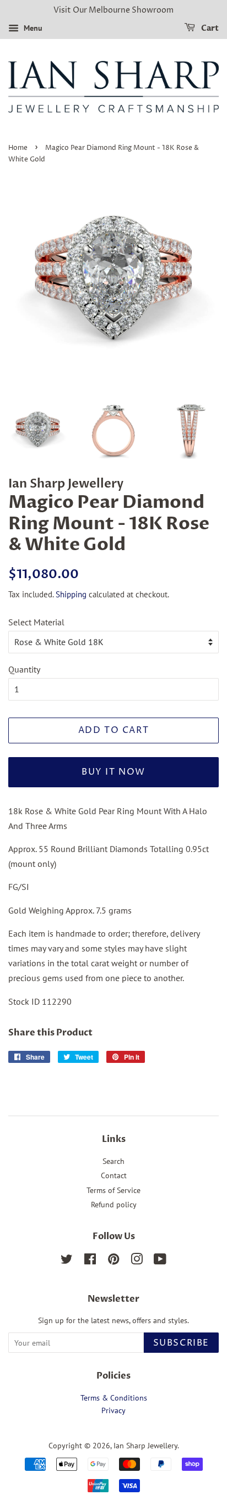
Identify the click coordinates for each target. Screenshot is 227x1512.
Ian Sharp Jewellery (145, 1446)
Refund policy (114, 1204)
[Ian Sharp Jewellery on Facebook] (90, 1261)
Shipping (71, 594)
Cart (209, 28)
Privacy (113, 1410)
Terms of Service (113, 1190)
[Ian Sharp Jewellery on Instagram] (137, 1261)
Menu (31, 28)
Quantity (24, 669)
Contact (114, 1175)
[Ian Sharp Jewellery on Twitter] (67, 1261)
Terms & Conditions (113, 1398)
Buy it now (113, 772)
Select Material (36, 622)
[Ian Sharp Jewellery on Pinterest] (113, 1261)
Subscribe (181, 1343)
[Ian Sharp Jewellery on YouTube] (160, 1261)
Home (18, 148)
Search (113, 1161)
